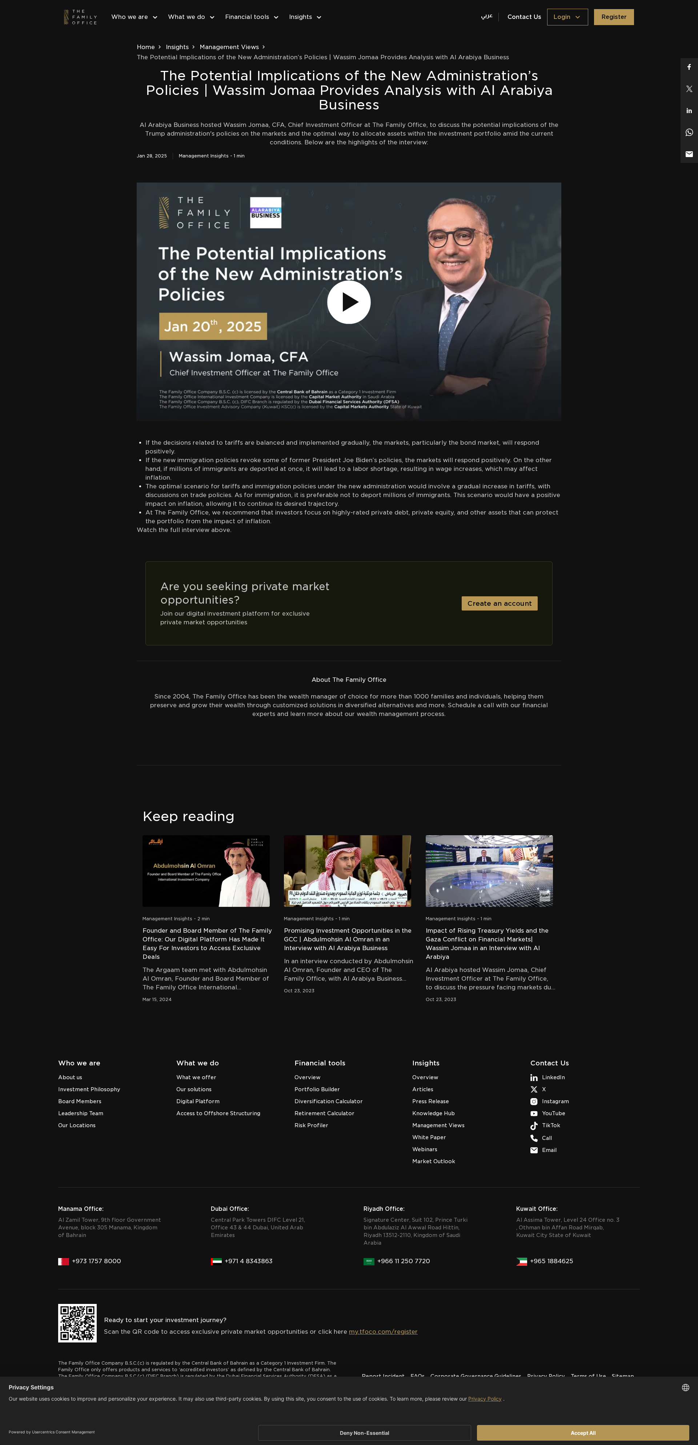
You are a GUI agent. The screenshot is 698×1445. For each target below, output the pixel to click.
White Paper (429, 1137)
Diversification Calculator (328, 1101)
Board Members (79, 1101)
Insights (300, 16)
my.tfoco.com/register (383, 1331)
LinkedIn (553, 1077)
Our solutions (194, 1089)
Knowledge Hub (433, 1113)
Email (549, 1150)
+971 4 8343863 (249, 1261)
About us (70, 1077)
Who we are (129, 16)
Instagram (555, 1101)
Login (561, 16)
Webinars (424, 1149)
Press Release (430, 1101)
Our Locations (77, 1125)
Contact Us (524, 16)
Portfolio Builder (317, 1089)
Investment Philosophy (89, 1089)
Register (614, 16)
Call (547, 1138)
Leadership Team (80, 1113)
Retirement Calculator (324, 1113)
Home (146, 47)
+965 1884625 (551, 1261)
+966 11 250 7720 (403, 1261)
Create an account (500, 603)
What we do (186, 16)
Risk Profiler (311, 1125)
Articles (422, 1089)
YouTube (553, 1113)
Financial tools (247, 16)
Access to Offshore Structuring (218, 1113)
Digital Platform (198, 1101)
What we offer (196, 1077)
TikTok (551, 1125)
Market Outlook (433, 1161)
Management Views (229, 47)
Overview (307, 1077)
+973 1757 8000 (96, 1261)
